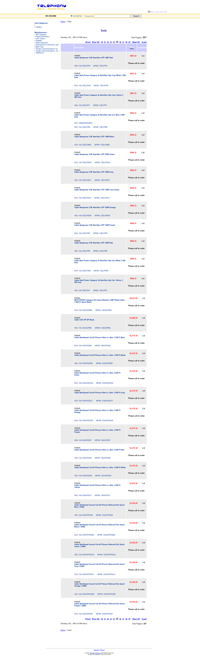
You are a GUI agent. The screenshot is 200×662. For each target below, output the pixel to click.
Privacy (102, 650)
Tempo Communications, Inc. (47, 51)
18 (126, 42)
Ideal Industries (42, 43)
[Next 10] (136, 42)
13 (111, 42)
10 (102, 42)
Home (63, 22)
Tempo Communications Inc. (47, 49)
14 (114, 42)
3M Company (41, 34)
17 (123, 42)
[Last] (144, 42)
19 (129, 42)
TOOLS (39, 27)
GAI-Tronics (40, 39)
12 (108, 42)
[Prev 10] (95, 42)
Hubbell (39, 41)
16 (120, 42)
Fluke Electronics (43, 37)
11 (105, 42)
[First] (87, 42)
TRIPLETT (40, 53)
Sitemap (96, 650)
